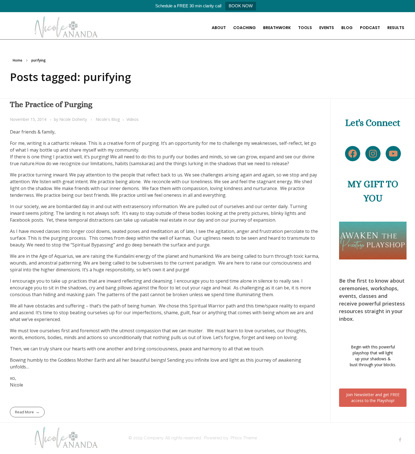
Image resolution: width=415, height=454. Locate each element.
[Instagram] (373, 153)
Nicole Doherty (73, 119)
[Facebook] (352, 153)
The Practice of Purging (51, 104)
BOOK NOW (241, 5)
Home (17, 60)
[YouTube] (393, 153)
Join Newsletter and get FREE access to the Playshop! (372, 397)
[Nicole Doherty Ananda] (66, 27)
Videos (132, 119)
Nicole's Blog (108, 119)
